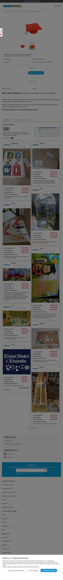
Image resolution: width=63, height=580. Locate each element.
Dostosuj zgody (33, 570)
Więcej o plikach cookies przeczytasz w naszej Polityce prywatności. (21, 567)
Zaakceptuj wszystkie (48, 570)
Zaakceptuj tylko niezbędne (16, 570)
